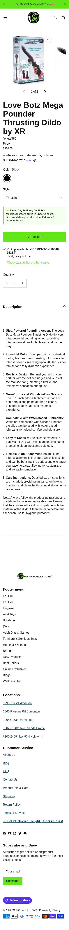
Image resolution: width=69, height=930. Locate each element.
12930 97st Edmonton (17, 703)
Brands (7, 650)
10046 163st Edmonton (18, 719)
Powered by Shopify (50, 910)
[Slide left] (24, 92)
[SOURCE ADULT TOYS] (34, 18)
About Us (9, 754)
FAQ (6, 771)
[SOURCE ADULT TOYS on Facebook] (9, 833)
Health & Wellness (15, 644)
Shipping (9, 796)
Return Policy (12, 804)
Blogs (6, 675)
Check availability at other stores (28, 262)
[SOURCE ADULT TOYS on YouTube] (25, 833)
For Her (8, 602)
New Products (12, 656)
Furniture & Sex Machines (20, 638)
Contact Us (10, 779)
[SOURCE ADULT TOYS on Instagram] (14, 833)
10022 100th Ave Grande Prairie (24, 728)
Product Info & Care (16, 788)
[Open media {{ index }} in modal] (28, 59)
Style (6, 189)
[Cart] (63, 17)
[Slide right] (45, 92)
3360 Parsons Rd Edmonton (21, 711)
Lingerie (8, 608)
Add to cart (34, 237)
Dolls (6, 626)
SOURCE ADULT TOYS (24, 910)
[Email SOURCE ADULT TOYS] (4, 833)
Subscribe (12, 880)
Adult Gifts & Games (16, 632)
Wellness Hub (12, 681)
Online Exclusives (14, 669)
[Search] (55, 17)
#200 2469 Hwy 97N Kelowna (22, 736)
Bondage (9, 620)
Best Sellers (11, 663)
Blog (6, 763)
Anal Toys (9, 614)
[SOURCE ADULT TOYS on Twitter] (19, 833)
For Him (8, 596)
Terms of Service (14, 812)
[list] (34, 59)
